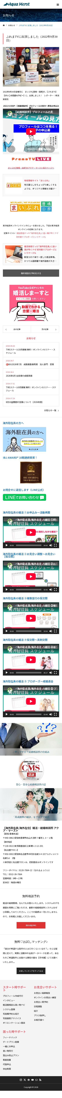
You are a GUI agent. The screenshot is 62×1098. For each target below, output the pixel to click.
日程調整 (38, 1006)
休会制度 (7, 1068)
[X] (24, 1079)
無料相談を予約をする (31, 273)
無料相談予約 (31, 925)
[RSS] (40, 1079)
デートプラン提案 (11, 1041)
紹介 (36, 1010)
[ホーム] (4, 25)
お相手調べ (39, 1019)
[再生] (6, 545)
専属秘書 (7, 1059)
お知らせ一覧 (50, 410)
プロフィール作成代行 (13, 995)
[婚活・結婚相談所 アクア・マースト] (31, 206)
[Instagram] (20, 1079)
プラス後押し (40, 1015)
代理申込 (7, 1064)
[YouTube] (32, 1079)
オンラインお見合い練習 (45, 997)
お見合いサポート (45, 987)
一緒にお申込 (9, 1046)
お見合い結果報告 (42, 992)
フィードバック (10, 1037)
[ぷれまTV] (31, 158)
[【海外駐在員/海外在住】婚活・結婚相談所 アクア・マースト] (16, 4)
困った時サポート (14, 1031)
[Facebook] (28, 1079)
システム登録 (9, 1009)
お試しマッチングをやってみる (31, 971)
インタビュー (9, 1000)
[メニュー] (58, 4)
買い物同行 (8, 1050)
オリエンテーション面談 (14, 1022)
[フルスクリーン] (55, 545)
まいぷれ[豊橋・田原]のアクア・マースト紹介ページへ (31, 167)
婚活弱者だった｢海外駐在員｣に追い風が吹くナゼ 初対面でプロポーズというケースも (40, 249)
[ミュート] (50, 545)
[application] (31, 532)
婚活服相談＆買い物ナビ (14, 1004)
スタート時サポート (14, 988)
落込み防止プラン (11, 1055)
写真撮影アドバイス (12, 1018)
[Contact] (36, 1079)
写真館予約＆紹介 (11, 1013)
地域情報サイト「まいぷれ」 (37, 180)
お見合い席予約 (41, 1001)
